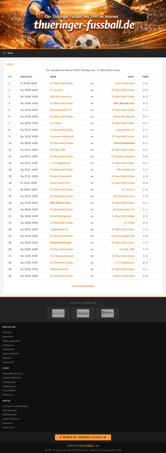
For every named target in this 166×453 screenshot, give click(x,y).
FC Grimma (56, 90)
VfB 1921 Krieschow (61, 96)
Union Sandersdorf (125, 83)
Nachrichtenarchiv (11, 353)
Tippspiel (7, 358)
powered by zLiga (11, 418)
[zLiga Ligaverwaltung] (58, 313)
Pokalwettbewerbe (11, 341)
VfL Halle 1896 (57, 149)
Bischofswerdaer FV (61, 109)
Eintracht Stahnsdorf (61, 176)
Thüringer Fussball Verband (15, 406)
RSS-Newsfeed (10, 414)
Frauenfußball (9, 390)
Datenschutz (8, 427)
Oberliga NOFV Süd (12, 377)
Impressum (8, 423)
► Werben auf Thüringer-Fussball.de (83, 437)
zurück (9, 64)
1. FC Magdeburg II (60, 163)
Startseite (7, 332)
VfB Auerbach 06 (126, 169)
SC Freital (55, 123)
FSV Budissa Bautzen (123, 156)
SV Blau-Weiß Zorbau (61, 83)
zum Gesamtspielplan (83, 286)
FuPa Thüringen (10, 410)
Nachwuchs (8, 394)
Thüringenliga (9, 382)
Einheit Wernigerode (124, 116)
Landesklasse (9, 386)
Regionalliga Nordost (13, 373)
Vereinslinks (8, 345)
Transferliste (8, 349)
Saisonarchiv (8, 362)
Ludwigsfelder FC (125, 129)
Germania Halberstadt (61, 136)
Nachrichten (8, 336)
